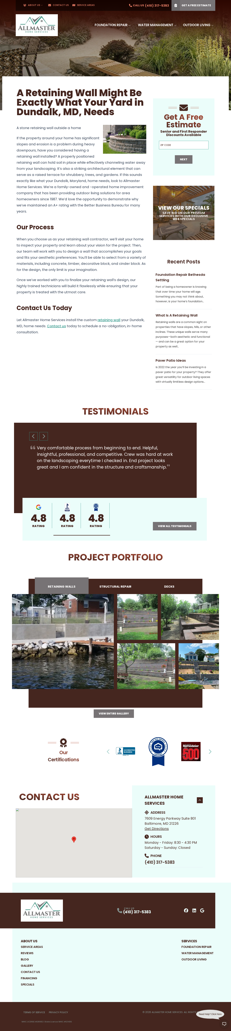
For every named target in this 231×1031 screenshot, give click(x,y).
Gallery (27, 965)
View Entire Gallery (114, 713)
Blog (25, 959)
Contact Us (61, 5)
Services (189, 941)
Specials (27, 984)
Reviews (27, 953)
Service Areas (86, 5)
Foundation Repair (111, 25)
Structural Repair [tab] (115, 586)
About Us (34, 5)
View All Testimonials (174, 526)
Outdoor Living (196, 25)
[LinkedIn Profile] (194, 910)
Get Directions (157, 828)
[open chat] (224, 1024)
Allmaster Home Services (164, 800)
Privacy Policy (58, 1012)
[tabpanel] (115, 641)
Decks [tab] (169, 586)
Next (183, 159)
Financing (29, 978)
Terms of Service (34, 1012)
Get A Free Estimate (196, 5)
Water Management (155, 25)
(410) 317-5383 (160, 862)
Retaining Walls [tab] (61, 586)
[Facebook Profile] (186, 910)
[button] (81, 535)
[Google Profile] (202, 910)
